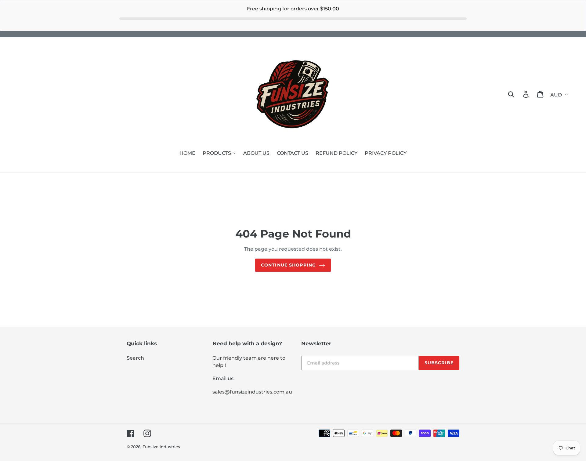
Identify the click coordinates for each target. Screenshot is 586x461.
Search (135, 358)
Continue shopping (288, 265)
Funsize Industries (161, 446)
